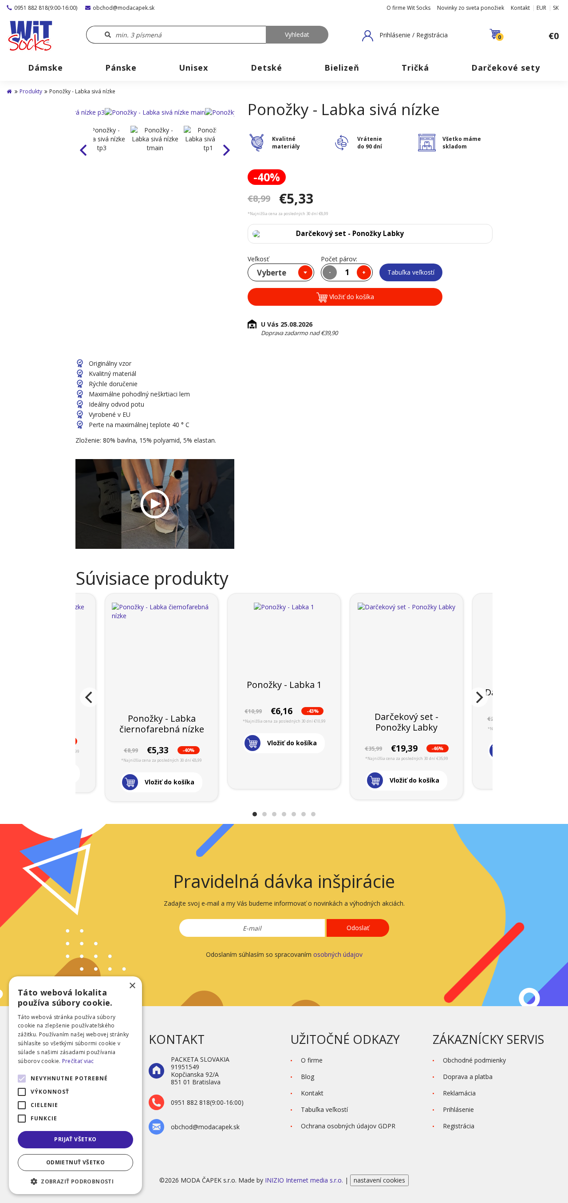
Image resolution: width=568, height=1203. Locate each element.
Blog (307, 1076)
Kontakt (520, 8)
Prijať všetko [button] (75, 1139)
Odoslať (358, 927)
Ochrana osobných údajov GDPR (348, 1126)
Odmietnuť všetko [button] (75, 1162)
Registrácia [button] (458, 1126)
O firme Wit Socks (408, 8)
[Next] (478, 697)
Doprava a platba (468, 1076)
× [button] (132, 986)
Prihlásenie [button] (458, 1109)
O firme (312, 1060)
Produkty (31, 91)
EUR (541, 8)
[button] (405, 35)
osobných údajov (338, 954)
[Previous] (89, 697)
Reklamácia (459, 1093)
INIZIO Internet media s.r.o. (305, 1180)
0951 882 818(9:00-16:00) (45, 8)
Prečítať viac (78, 1061)
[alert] (75, 1085)
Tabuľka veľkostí (410, 272)
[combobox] (281, 272)
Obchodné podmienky (474, 1060)
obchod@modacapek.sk (123, 8)
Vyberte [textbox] (271, 273)
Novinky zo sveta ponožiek (470, 8)
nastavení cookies (379, 1180)
